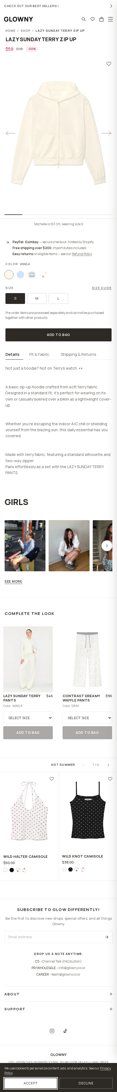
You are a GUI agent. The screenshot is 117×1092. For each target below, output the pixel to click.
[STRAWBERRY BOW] (18, 870)
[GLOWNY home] (18, 19)
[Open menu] (110, 19)
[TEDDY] (24, 870)
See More (13, 581)
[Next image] (107, 133)
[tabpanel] (58, 418)
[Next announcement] (111, 6)
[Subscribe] (107, 937)
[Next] (108, 765)
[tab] (14, 355)
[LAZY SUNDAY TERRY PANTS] (28, 659)
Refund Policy (82, 254)
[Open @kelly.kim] (69, 545)
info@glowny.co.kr (72, 968)
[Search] (84, 19)
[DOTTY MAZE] (5, 870)
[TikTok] (65, 1031)
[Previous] (83, 765)
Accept (31, 1083)
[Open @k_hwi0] (25, 545)
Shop (26, 30)
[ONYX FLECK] (12, 870)
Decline (86, 1083)
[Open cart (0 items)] (101, 19)
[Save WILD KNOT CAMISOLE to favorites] (110, 778)
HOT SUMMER (63, 765)
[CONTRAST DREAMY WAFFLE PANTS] (87, 659)
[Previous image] (10, 133)
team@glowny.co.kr (66, 974)
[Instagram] (52, 1031)
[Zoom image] (58, 133)
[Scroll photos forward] (106, 545)
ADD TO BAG (58, 334)
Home (10, 30)
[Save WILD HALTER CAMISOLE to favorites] (51, 778)
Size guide (102, 288)
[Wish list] (92, 19)
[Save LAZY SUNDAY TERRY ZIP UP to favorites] (109, 64)
